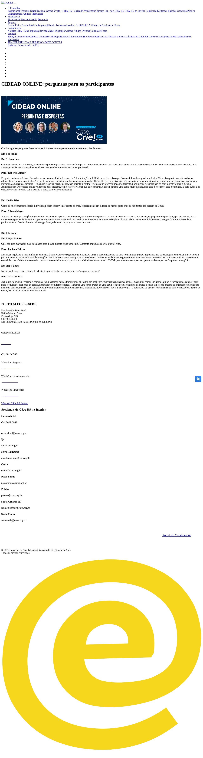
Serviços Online (16, 36)
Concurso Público (186, 11)
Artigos (77, 30)
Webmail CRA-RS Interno (14, 403)
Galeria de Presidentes (83, 11)
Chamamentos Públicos (19, 13)
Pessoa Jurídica (29, 25)
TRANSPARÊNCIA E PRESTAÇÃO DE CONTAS (35, 42)
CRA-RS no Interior (135, 11)
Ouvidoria (44, 36)
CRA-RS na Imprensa (27, 30)
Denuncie (43, 19)
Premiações (37, 13)
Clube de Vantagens (159, 36)
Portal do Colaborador (176, 535)
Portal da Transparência (19, 45)
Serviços (12, 33)
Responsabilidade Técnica (50, 25)
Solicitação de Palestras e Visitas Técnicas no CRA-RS (120, 36)
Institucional (14, 11)
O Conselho (14, 8)
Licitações (162, 11)
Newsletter (67, 30)
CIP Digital (55, 36)
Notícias (12, 30)
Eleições (172, 11)
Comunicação (14, 28)
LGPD (35, 45)
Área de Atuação (28, 19)
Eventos (86, 30)
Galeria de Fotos (98, 30)
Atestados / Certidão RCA (77, 25)
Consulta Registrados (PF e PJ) (76, 36)
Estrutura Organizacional (32, 11)
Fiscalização (14, 16)
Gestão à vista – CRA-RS (59, 11)
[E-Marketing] (101, 754)
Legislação (151, 11)
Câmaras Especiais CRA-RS (109, 11)
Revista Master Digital (50, 30)
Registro (12, 22)
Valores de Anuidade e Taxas (105, 25)
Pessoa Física (14, 25)
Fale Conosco (31, 36)
